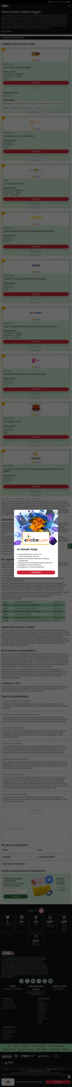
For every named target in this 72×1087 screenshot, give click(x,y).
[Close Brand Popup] (55, 512)
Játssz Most (36, 572)
